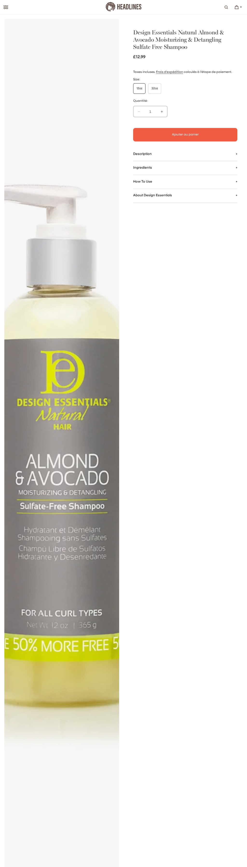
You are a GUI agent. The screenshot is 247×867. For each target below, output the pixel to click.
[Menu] (6, 7)
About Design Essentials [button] (152, 195)
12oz (139, 88)
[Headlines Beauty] (123, 7)
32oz (154, 88)
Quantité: (140, 100)
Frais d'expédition (169, 72)
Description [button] (142, 154)
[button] (226, 7)
